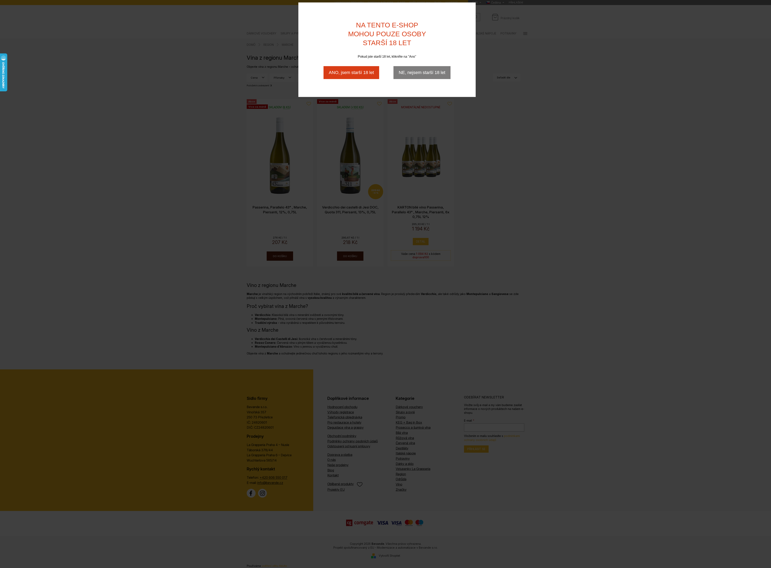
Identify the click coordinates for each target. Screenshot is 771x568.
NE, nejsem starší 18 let (422, 72)
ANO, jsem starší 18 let (351, 72)
